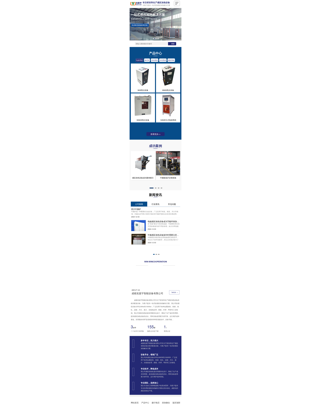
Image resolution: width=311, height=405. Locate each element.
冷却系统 (163, 60)
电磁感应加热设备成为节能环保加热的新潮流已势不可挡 (164, 221)
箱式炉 (147, 60)
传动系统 (154, 60)
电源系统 (139, 60)
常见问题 (172, 204)
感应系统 (171, 60)
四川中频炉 (136, 209)
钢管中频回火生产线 (143, 177)
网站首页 (135, 402)
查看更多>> (155, 134)
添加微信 (166, 402)
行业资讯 (155, 204)
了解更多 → (174, 293)
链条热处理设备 (168, 177)
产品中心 (145, 402)
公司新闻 (139, 204)
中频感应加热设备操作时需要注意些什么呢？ (164, 235)
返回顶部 (176, 402)
